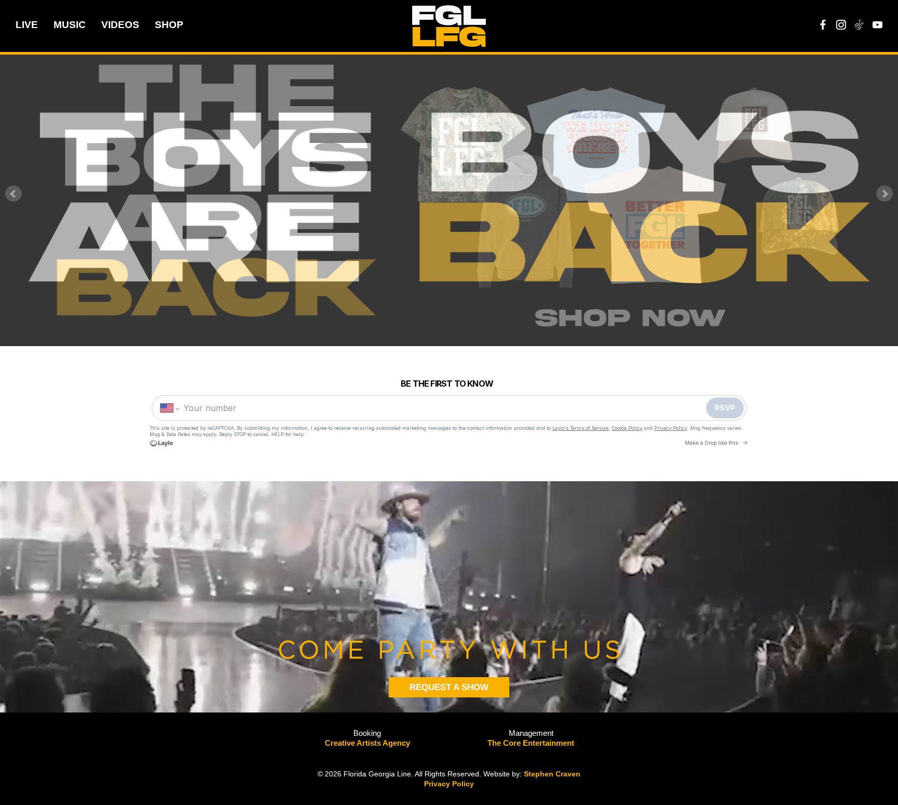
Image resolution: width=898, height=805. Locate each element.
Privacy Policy (449, 784)
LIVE (27, 24)
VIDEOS (120, 24)
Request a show (449, 687)
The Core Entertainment (530, 742)
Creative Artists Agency (367, 742)
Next (884, 194)
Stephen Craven (552, 774)
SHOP (169, 24)
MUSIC (70, 24)
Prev (13, 194)
